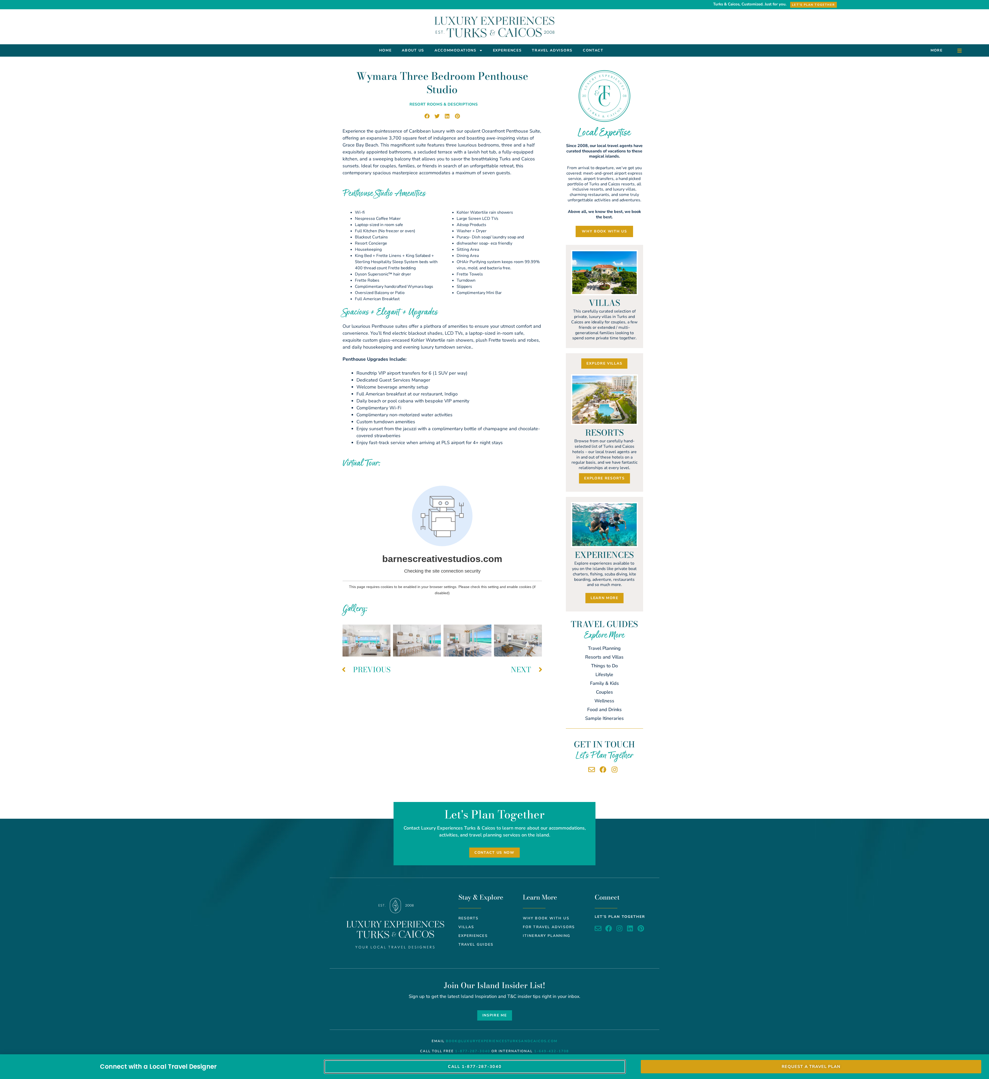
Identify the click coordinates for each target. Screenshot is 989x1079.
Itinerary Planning (546, 935)
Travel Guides (475, 944)
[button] (427, 116)
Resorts (468, 918)
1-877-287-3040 (472, 1051)
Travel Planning (604, 648)
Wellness (604, 701)
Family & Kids (604, 683)
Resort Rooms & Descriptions (444, 104)
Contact (593, 50)
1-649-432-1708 (551, 1051)
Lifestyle (604, 674)
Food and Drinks (604, 709)
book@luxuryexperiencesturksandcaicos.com (501, 1041)
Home (385, 50)
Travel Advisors (552, 50)
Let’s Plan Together (620, 916)
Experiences (507, 50)
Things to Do (604, 666)
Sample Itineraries (604, 718)
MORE (936, 50)
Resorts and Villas (604, 657)
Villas (466, 927)
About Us (413, 50)
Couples (604, 692)
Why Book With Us (546, 918)
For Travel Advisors (549, 927)
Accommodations (455, 50)
